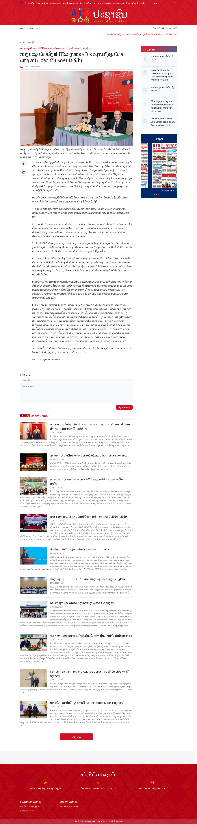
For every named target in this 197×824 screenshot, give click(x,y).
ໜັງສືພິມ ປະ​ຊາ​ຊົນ (27, 811)
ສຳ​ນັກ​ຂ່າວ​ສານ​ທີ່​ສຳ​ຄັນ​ (30, 801)
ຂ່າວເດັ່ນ (31, 2)
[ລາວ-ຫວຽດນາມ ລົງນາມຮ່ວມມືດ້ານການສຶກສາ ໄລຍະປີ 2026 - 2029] (33, 523)
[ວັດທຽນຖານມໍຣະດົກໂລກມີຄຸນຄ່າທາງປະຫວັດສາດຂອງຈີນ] (33, 609)
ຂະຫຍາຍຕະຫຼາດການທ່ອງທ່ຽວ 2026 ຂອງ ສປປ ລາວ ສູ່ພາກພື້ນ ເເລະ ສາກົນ (89, 481)
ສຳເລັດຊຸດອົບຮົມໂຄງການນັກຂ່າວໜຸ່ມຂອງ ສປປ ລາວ (79, 549)
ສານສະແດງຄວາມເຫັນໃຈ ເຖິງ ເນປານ (162, 58)
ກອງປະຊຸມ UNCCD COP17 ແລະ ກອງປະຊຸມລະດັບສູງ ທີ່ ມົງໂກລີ (87, 579)
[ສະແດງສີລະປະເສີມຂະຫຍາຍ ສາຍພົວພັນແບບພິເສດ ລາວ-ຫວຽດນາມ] (33, 462)
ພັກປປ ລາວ (34, 28)
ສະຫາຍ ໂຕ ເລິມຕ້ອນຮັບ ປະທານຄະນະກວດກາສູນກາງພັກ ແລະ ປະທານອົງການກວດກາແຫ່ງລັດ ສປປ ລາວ (90, 426)
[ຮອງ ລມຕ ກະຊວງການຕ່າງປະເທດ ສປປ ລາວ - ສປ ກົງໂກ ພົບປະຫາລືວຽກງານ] (33, 678)
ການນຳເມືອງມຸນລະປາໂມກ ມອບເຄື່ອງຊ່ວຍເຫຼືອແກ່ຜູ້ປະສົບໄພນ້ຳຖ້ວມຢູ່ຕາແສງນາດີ (163, 122)
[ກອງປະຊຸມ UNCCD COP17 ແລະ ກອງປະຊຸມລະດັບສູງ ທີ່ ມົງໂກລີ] (33, 585)
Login (142, 2)
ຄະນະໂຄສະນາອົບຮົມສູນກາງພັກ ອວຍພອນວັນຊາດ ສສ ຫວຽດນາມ (87, 703)
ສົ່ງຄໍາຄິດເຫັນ (124, 407)
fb (23, 163)
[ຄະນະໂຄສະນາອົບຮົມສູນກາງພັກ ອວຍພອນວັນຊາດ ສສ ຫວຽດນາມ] (33, 709)
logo (98, 15)
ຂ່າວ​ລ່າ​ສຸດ (149, 49)
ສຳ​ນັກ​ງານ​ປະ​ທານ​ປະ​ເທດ (69, 806)
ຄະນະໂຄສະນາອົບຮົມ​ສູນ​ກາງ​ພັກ (31, 806)
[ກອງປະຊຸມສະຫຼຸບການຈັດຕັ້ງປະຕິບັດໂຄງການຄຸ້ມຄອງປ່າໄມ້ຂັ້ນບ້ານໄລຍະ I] (33, 642)
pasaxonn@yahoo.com (155, 788)
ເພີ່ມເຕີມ (76, 737)
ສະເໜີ (22, 28)
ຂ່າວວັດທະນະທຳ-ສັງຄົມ (72, 2)
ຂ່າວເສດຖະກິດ (55, 2)
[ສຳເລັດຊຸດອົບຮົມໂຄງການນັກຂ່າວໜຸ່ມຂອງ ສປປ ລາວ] (33, 556)
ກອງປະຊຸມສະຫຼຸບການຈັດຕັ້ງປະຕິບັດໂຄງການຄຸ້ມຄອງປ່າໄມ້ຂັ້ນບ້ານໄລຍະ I (91, 636)
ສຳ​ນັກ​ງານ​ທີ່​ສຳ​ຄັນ (68, 801)
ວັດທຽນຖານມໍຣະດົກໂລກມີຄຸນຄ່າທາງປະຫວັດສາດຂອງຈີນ (82, 603)
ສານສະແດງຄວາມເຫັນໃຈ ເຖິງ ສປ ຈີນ (162, 89)
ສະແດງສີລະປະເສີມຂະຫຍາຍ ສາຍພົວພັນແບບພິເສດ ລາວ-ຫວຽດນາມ (88, 455)
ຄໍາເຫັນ (25, 374)
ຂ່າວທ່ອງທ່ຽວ (118, 2)
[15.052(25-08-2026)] (159, 165)
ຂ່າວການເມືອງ (42, 2)
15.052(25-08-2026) (158, 190)
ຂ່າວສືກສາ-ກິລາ (90, 2)
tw (23, 172)
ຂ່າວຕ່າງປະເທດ (104, 2)
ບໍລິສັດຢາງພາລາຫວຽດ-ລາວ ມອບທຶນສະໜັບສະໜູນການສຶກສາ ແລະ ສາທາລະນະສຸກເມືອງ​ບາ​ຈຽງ (162, 106)
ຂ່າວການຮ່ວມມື (132, 2)
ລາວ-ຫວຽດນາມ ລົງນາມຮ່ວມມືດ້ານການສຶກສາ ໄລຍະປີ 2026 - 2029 (88, 516)
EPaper (159, 138)
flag (21, 3)
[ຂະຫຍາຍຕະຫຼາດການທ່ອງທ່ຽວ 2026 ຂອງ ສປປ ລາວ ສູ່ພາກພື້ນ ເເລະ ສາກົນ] (33, 486)
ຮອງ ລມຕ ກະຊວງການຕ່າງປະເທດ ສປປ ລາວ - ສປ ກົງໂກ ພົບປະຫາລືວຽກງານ (89, 673)
